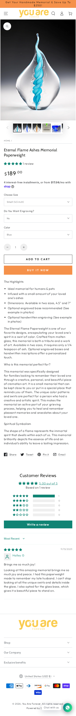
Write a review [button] (38, 524)
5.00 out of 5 (48, 483)
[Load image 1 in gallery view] (17, 128)
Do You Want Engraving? (19, 211)
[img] (13, 550)
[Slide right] (68, 128)
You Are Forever (31, 703)
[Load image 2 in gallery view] (27, 128)
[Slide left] (7, 128)
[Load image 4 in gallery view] (46, 128)
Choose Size (11, 194)
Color (7, 227)
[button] (53, 13)
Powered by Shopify (38, 708)
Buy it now (38, 270)
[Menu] (6, 13)
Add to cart (38, 259)
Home (7, 140)
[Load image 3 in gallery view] (37, 128)
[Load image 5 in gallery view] (56, 128)
